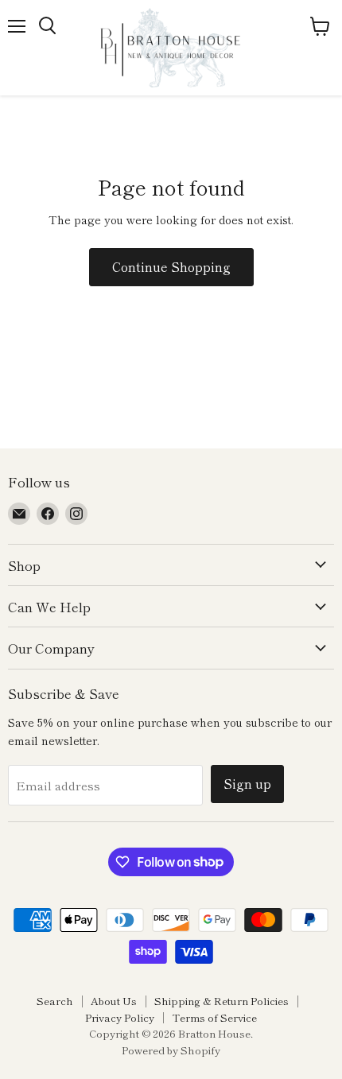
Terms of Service (214, 1017)
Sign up (247, 783)
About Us (114, 1000)
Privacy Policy (119, 1017)
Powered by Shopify (171, 1050)
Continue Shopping (171, 267)
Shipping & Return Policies (221, 1000)
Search (55, 1000)
